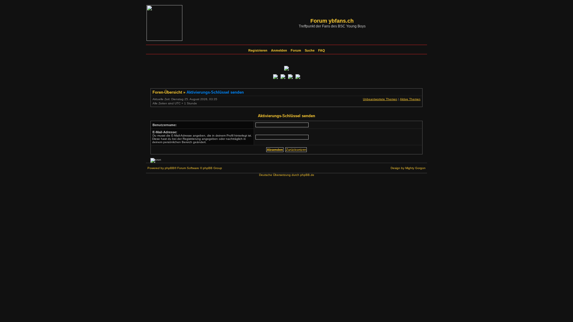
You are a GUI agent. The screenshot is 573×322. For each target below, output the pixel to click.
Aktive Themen (410, 99)
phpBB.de (307, 175)
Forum (296, 50)
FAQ (321, 50)
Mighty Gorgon (415, 168)
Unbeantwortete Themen (380, 99)
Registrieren (257, 50)
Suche (310, 50)
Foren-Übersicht (167, 92)
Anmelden (279, 50)
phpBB (169, 168)
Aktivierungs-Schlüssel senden (215, 92)
